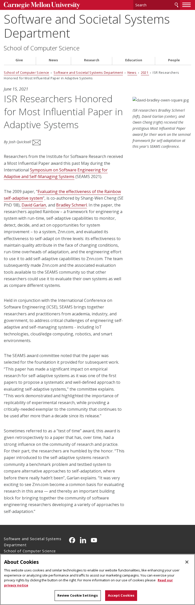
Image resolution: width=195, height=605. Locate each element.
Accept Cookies (121, 595)
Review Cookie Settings (77, 595)
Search (176, 5)
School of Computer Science (41, 48)
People (174, 60)
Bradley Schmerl (71, 205)
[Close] (186, 562)
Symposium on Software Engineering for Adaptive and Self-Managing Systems (56, 173)
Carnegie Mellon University (42, 5)
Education (133, 60)
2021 (145, 72)
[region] (97, 579)
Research (91, 60)
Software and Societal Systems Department (87, 26)
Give (19, 60)
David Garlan (34, 205)
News (53, 60)
